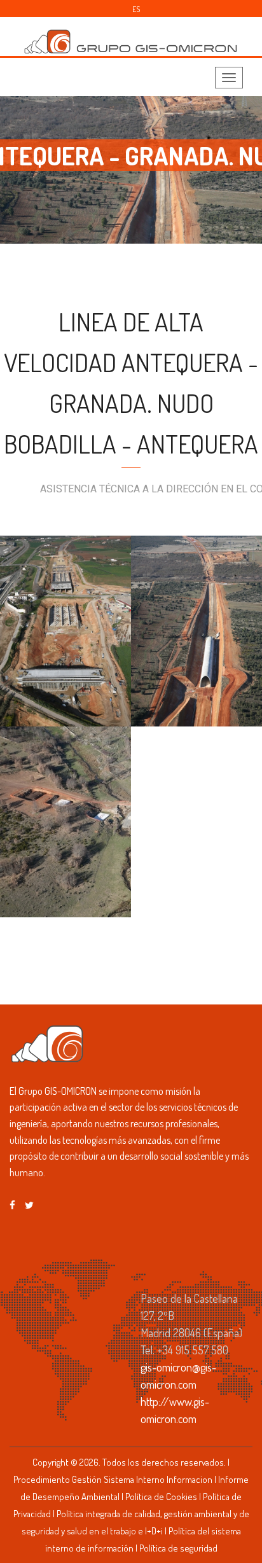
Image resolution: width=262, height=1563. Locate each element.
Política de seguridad (178, 1548)
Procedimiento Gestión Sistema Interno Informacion (112, 1479)
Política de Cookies (161, 1496)
